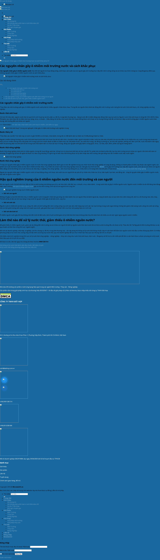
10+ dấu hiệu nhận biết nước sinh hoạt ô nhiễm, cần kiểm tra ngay (35, 125)
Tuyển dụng (4, 477)
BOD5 (102, 167)
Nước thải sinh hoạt (19, 90)
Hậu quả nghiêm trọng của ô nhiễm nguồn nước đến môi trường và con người (29, 97)
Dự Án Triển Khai (13, 25)
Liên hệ (2, 474)
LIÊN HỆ (6, 52)
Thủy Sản (10, 33)
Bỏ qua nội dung (5, 1)
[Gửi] (4, 496)
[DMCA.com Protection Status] (5, 298)
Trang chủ (7, 17)
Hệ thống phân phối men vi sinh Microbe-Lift (23, 23)
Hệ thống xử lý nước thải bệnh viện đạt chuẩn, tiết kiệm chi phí (21, 245)
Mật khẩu (7, 550)
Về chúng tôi (11, 21)
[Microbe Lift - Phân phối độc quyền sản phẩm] (5, 8)
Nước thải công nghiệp (20, 95)
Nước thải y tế (17, 91)
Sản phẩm (3, 470)
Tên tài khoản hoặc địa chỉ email (15, 547)
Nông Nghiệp (12, 35)
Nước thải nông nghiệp (20, 93)
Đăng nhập (18, 554)
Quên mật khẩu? (5, 557)
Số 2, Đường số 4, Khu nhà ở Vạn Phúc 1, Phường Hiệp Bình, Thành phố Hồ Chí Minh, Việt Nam (33, 335)
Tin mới (6, 44)
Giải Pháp (7, 37)
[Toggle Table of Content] (1, 85)
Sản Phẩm (7, 29)
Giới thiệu (3, 467)
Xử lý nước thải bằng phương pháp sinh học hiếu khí (18, 247)
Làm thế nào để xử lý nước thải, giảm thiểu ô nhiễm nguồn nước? (25, 98)
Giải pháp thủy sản (13, 42)
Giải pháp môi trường (14, 39)
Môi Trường (11, 31)
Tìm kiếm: (7, 55)
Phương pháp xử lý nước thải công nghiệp (131, 169)
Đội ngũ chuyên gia (14, 27)
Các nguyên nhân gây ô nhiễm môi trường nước (24, 88)
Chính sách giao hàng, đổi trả (10, 481)
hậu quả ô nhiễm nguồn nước (23, 186)
